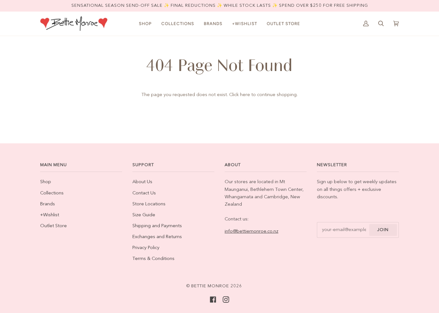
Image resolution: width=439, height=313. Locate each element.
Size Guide (143, 215)
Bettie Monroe (210, 286)
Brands (47, 204)
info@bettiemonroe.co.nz (251, 231)
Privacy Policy (145, 248)
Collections (52, 193)
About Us (142, 182)
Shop (45, 182)
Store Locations (149, 204)
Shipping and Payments (157, 226)
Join (383, 230)
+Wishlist (49, 215)
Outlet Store (53, 226)
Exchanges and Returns (157, 237)
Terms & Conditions (153, 258)
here (245, 95)
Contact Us (144, 193)
